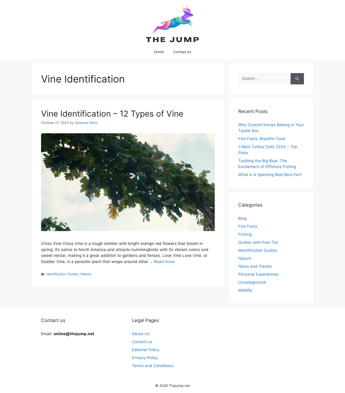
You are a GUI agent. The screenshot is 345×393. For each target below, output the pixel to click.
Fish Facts (247, 226)
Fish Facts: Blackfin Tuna (261, 138)
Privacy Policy (145, 357)
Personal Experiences (258, 274)
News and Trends (255, 266)
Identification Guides (62, 274)
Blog (242, 218)
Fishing (245, 234)
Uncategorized (252, 282)
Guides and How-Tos (258, 242)
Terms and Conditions (152, 365)
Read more (164, 261)
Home (159, 52)
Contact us (182, 52)
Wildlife (245, 290)
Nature (85, 274)
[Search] (297, 78)
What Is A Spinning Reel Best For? (270, 174)
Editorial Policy (145, 349)
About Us (141, 333)
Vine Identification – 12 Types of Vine (112, 113)
